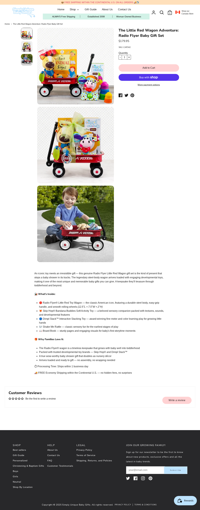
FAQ (49, 460)
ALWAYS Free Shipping (63, 16)
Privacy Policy (84, 450)
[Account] (153, 11)
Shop (73, 9)
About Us (107, 9)
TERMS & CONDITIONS (145, 505)
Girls (15, 476)
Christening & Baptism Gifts (28, 466)
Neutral (17, 482)
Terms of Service (85, 455)
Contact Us (124, 9)
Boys (15, 471)
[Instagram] (143, 478)
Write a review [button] (177, 400)
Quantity (123, 53)
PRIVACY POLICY (123, 505)
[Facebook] (136, 478)
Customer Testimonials (60, 466)
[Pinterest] (151, 478)
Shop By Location (23, 487)
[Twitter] (128, 478)
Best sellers (19, 450)
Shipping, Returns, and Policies (94, 460)
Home (61, 9)
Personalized (20, 460)
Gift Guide (91, 9)
